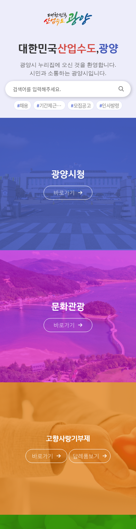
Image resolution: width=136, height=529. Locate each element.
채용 (24, 105)
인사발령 (110, 105)
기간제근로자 (52, 105)
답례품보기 (86, 456)
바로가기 (64, 193)
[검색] (121, 88)
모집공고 (82, 105)
